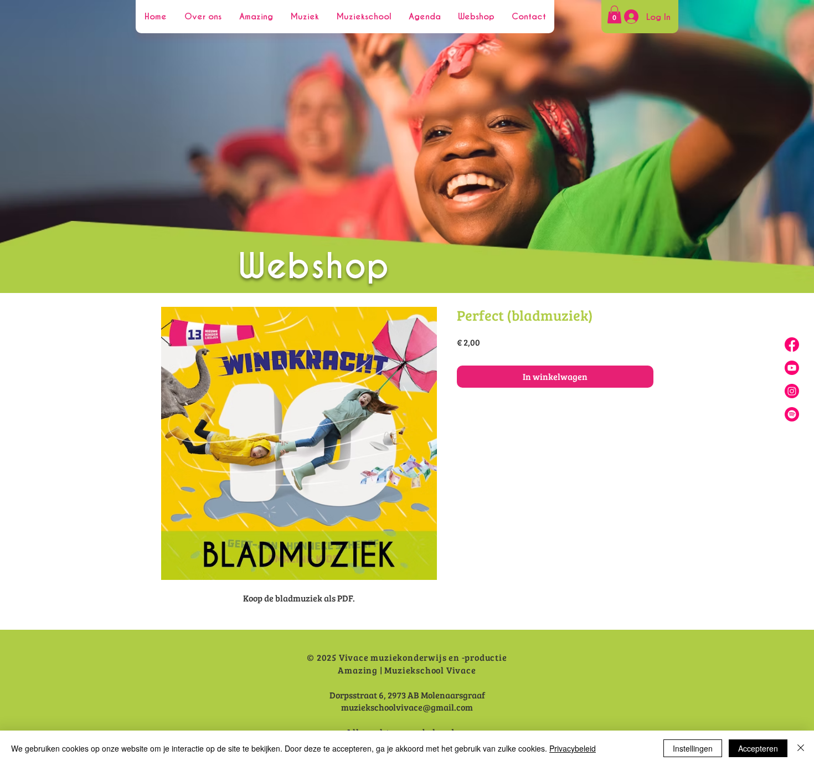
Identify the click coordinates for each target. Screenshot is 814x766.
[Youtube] (792, 368)
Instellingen (693, 748)
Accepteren (758, 748)
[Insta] (792, 391)
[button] (614, 14)
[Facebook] (792, 344)
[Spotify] (792, 414)
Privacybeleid (572, 748)
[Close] (800, 748)
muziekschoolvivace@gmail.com (407, 707)
